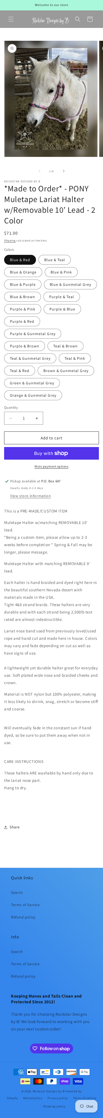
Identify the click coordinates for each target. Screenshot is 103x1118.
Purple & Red (22, 321)
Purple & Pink (22, 309)
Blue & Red (20, 259)
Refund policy (23, 917)
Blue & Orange (23, 272)
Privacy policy (58, 1098)
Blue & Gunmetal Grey (70, 284)
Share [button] (15, 827)
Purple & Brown (24, 346)
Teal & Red (19, 370)
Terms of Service (25, 904)
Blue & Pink (61, 272)
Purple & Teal (61, 296)
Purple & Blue (62, 309)
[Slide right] (64, 171)
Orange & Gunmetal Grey (33, 395)
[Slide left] (40, 171)
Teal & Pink (75, 358)
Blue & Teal (54, 259)
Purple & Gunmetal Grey (32, 333)
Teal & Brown (65, 346)
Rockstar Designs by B (49, 1091)
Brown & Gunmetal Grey (65, 370)
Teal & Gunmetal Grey (30, 358)
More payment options (51, 466)
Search (17, 892)
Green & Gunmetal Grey (32, 383)
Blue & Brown (22, 296)
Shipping (10, 240)
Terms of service (84, 1098)
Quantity (11, 407)
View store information (30, 495)
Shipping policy (54, 1106)
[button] (11, 19)
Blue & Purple (23, 284)
